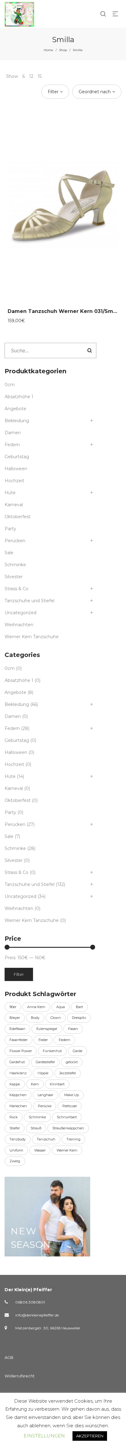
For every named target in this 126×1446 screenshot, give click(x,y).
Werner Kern (67, 1150)
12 (31, 76)
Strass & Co (16, 588)
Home (48, 50)
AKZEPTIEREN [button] (89, 1435)
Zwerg (14, 1161)
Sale (9, 552)
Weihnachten (19, 624)
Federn (12, 444)
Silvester (14, 576)
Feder (43, 1040)
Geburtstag (17, 456)
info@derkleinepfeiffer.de (37, 1315)
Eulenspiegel (46, 1029)
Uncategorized (20, 612)
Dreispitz (79, 1017)
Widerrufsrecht (20, 1375)
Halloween (16, 468)
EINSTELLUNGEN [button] (44, 1436)
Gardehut (17, 1062)
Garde (77, 1051)
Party (10, 528)
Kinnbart (57, 1084)
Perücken (15, 540)
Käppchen (18, 1095)
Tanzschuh (46, 1139)
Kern (35, 1084)
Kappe (14, 1084)
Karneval (14, 504)
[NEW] (47, 1216)
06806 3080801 (30, 1302)
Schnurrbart (67, 1117)
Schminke (15, 564)
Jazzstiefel (67, 1073)
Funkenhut (52, 1051)
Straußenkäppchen (68, 1128)
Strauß (36, 1128)
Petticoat (69, 1106)
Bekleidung (17, 420)
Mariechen (18, 1106)
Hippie (43, 1073)
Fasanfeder (18, 1040)
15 (40, 76)
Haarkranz (18, 1073)
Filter (19, 974)
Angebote (15, 408)
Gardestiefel (45, 1062)
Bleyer (14, 1017)
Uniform (16, 1150)
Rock (13, 1117)
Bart (79, 1007)
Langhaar (45, 1095)
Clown (55, 1017)
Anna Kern (36, 1007)
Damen (13, 432)
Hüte (10, 492)
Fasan (73, 1029)
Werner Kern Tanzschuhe (32, 636)
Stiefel (14, 1128)
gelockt (72, 1062)
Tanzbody (17, 1139)
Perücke (44, 1106)
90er (12, 1007)
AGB (9, 1357)
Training (73, 1139)
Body (35, 1017)
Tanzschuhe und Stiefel (29, 600)
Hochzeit (14, 480)
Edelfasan (17, 1029)
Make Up (71, 1095)
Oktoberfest (18, 516)
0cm (10, 384)
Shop (63, 50)
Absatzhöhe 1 (19, 396)
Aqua (60, 1007)
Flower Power (20, 1051)
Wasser (40, 1150)
